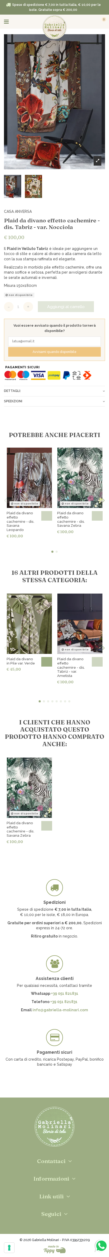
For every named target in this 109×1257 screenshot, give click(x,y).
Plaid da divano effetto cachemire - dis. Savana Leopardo (20, 521)
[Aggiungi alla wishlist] (45, 454)
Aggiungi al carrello (66, 306)
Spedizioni (13, 401)
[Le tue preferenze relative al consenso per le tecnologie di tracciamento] (9, 1248)
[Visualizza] (46, 516)
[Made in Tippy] (55, 1249)
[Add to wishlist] (96, 41)
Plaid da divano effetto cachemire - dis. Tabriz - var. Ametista (71, 667)
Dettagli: (12, 391)
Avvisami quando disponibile (54, 352)
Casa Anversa (18, 211)
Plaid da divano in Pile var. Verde (21, 661)
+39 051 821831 (64, 993)
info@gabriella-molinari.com (60, 1010)
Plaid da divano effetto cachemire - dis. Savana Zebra (71, 519)
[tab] (54, 391)
